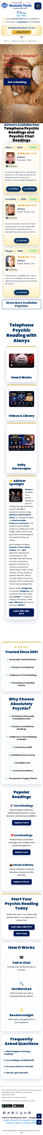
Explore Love (21, 852)
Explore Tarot (21, 822)
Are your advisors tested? (19, 1066)
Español (14, 1120)
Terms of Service (20, 1097)
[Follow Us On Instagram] (17, 1112)
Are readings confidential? (20, 1060)
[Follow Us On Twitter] (8, 1112)
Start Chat (21, 933)
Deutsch (35, 1120)
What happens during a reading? (17, 1053)
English (6, 1120)
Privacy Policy (30, 1101)
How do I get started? (17, 1072)
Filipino (18, 1123)
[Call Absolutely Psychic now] (39, 1116)
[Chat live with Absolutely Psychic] (39, 1122)
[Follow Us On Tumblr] (29, 1112)
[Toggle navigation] (37, 5)
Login (5, 40)
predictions (22, 22)
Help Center (32, 41)
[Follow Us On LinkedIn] (25, 1112)
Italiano (9, 1123)
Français (27, 1123)
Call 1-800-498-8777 (21, 612)
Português (25, 1120)
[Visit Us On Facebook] (4, 1112)
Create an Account (17, 41)
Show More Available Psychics (21, 304)
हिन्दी (34, 1123)
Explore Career (21, 881)
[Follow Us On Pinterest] (13, 1112)
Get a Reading (17, 82)
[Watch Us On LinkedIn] (21, 1112)
